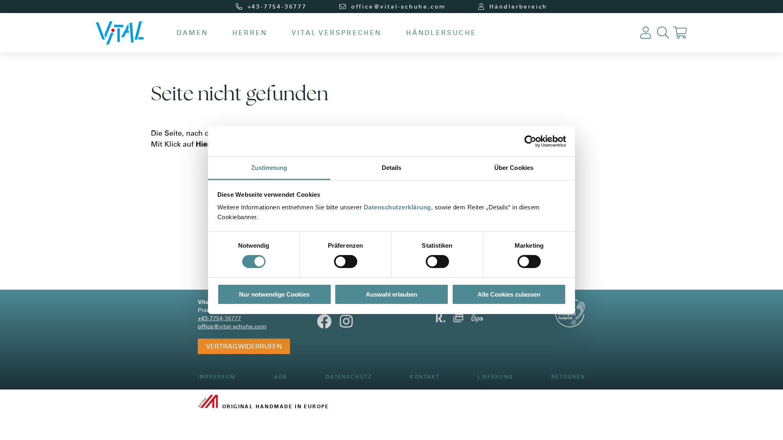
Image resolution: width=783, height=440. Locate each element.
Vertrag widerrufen (244, 346)
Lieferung (495, 377)
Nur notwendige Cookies (274, 294)
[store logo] (120, 32)
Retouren (568, 377)
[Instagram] (346, 324)
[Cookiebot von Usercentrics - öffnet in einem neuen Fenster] (530, 141)
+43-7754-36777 (219, 318)
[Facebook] (324, 324)
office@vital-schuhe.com (232, 326)
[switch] (345, 261)
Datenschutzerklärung (397, 207)
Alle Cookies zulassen (509, 294)
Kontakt (425, 377)
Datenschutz (348, 377)
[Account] (645, 32)
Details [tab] (392, 167)
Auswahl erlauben (391, 294)
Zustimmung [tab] (269, 167)
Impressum (217, 377)
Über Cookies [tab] (513, 167)
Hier (203, 144)
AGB (281, 377)
